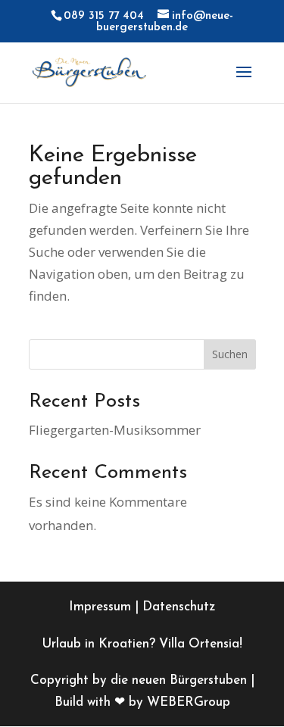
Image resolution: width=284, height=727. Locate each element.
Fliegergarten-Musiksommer (115, 429)
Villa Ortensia (199, 644)
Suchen (230, 354)
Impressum (100, 607)
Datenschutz (178, 607)
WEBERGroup (188, 702)
